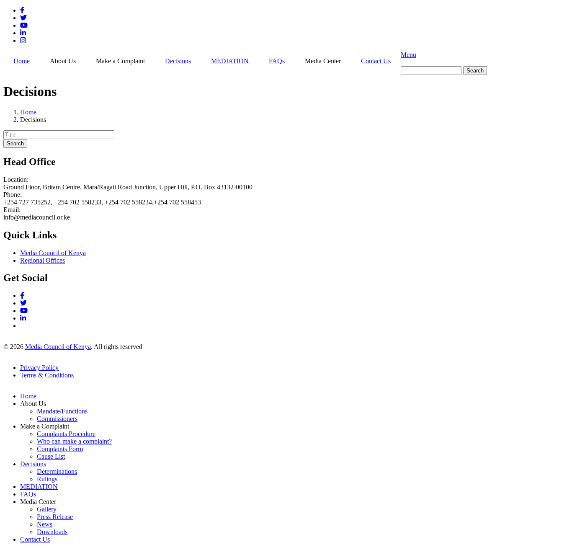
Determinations (57, 471)
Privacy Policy (39, 367)
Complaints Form (60, 448)
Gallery (47, 509)
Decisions (178, 61)
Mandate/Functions (62, 411)
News (44, 524)
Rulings (47, 479)
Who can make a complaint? (74, 441)
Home (21, 61)
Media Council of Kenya (53, 252)
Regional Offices (42, 260)
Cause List (51, 456)
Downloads (52, 531)
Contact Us (376, 61)
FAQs (277, 61)
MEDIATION (230, 61)
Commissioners (57, 418)
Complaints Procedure (66, 433)
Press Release (55, 516)
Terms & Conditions (47, 375)
